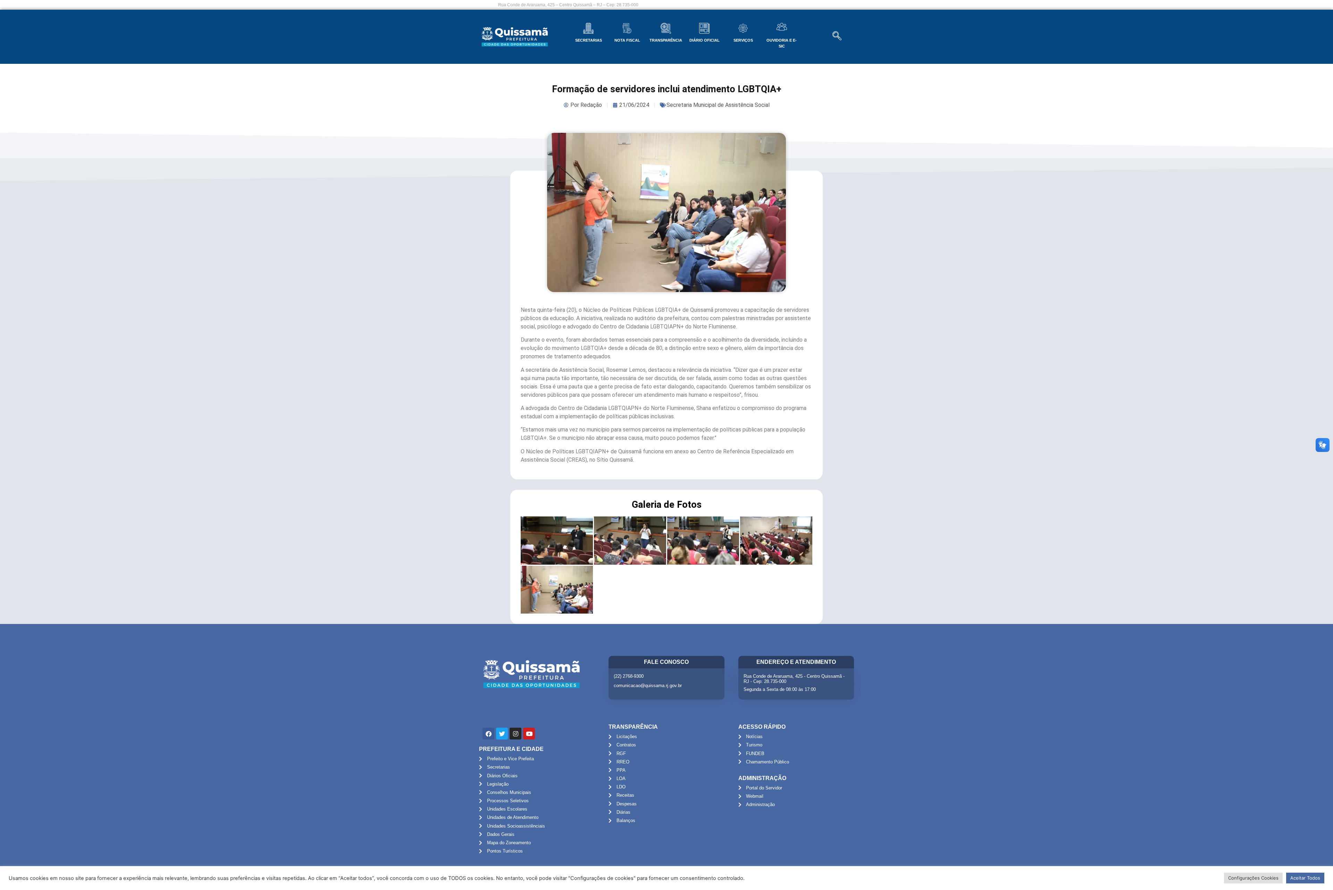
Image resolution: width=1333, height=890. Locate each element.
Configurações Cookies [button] (1253, 878)
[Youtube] (529, 733)
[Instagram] (515, 733)
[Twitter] (502, 733)
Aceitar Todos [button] (1305, 878)
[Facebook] (488, 733)
